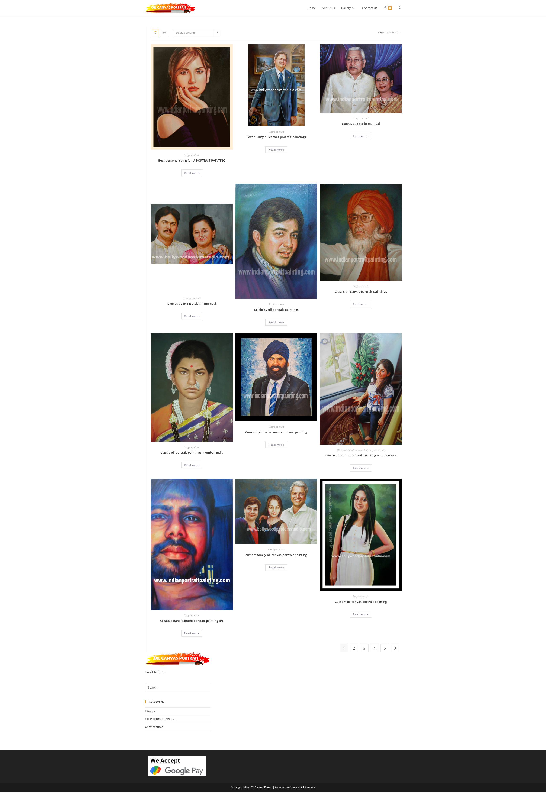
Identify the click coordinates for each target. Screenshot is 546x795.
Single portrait (192, 155)
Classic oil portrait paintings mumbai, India (191, 452)
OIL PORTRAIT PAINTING (160, 719)
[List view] (164, 32)
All (399, 32)
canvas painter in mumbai (361, 124)
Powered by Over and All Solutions (295, 787)
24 (393, 32)
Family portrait (276, 549)
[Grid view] (155, 32)
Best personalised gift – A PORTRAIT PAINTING (191, 160)
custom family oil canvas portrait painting (276, 555)
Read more (192, 173)
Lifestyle (150, 711)
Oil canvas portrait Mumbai (352, 450)
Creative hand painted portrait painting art (191, 621)
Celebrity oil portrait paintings (276, 310)
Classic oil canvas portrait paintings (361, 292)
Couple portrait (360, 118)
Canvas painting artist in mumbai (191, 303)
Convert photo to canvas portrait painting (276, 432)
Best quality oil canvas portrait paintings (276, 137)
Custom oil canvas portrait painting (361, 602)
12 (387, 32)
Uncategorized (154, 727)
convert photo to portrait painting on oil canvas (360, 455)
